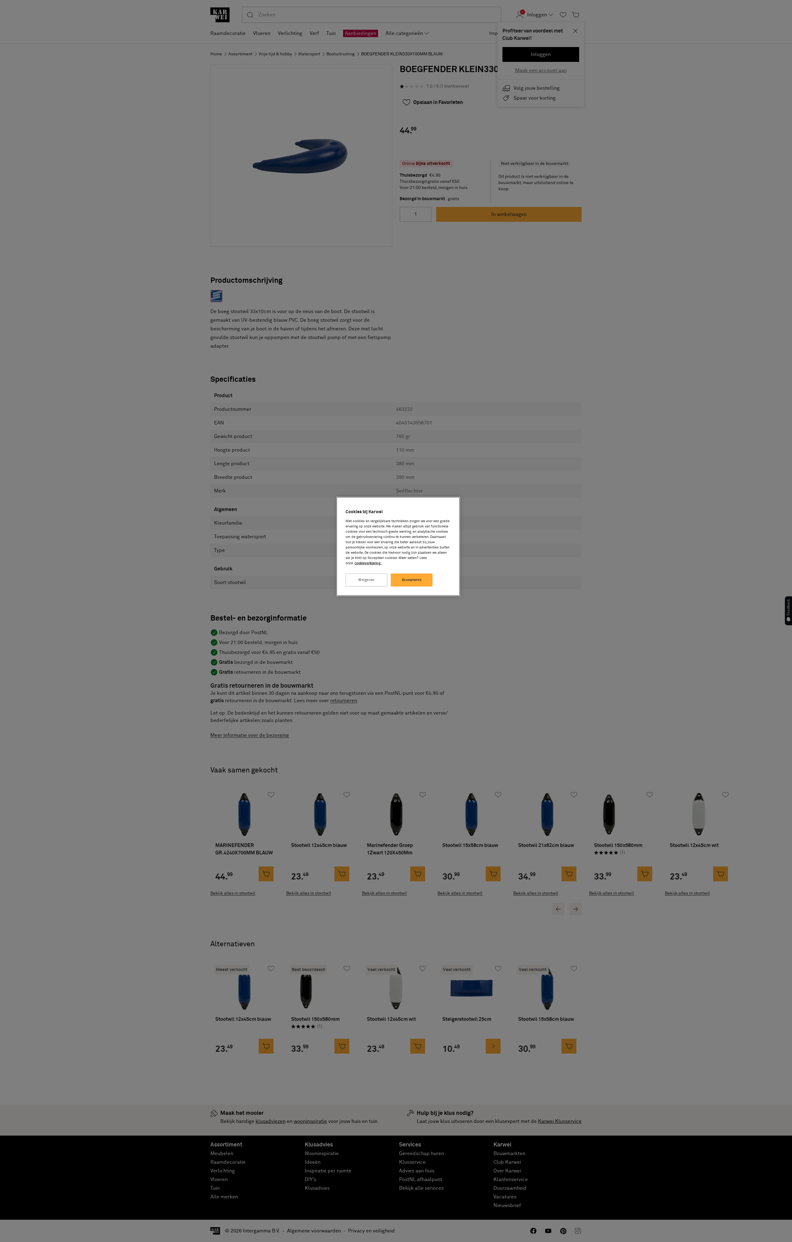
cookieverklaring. (368, 563)
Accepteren (412, 580)
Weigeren (366, 580)
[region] (398, 546)
